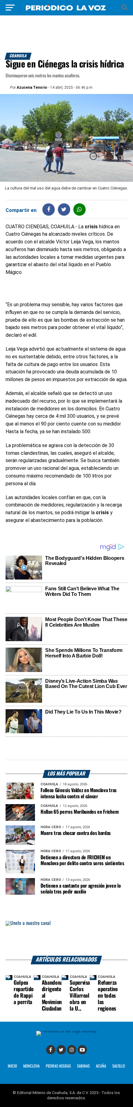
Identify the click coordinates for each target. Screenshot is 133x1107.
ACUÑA (101, 1066)
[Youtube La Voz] (82, 1049)
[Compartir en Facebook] (48, 209)
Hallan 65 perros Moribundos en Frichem (79, 812)
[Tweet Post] (63, 209)
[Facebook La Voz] (50, 1049)
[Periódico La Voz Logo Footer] (66, 1030)
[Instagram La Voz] (71, 1049)
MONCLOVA (31, 1066)
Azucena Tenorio (32, 87)
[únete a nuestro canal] (66, 938)
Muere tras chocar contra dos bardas (76, 833)
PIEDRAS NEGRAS (58, 1066)
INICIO (12, 1066)
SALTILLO (118, 1066)
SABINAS (83, 1066)
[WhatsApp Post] (79, 209)
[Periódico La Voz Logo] (66, 10)
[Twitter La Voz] (61, 1049)
